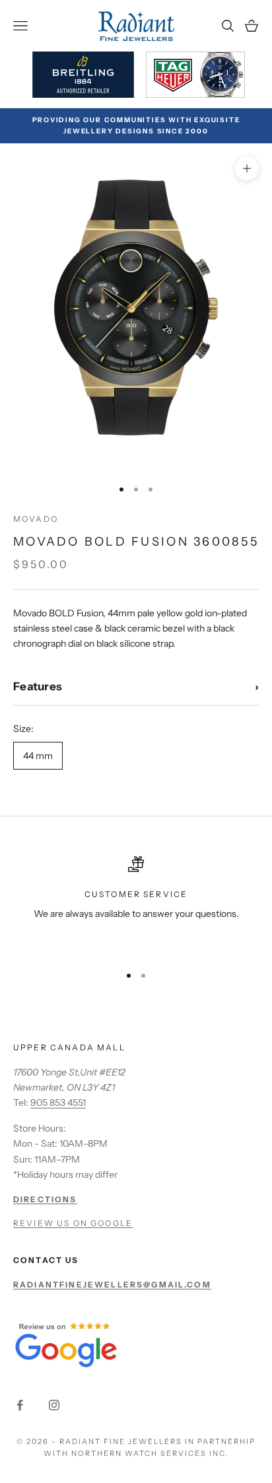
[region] (136, 904)
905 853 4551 (58, 1102)
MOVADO (35, 519)
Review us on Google (73, 1223)
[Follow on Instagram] (54, 1405)
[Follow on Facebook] (19, 1405)
